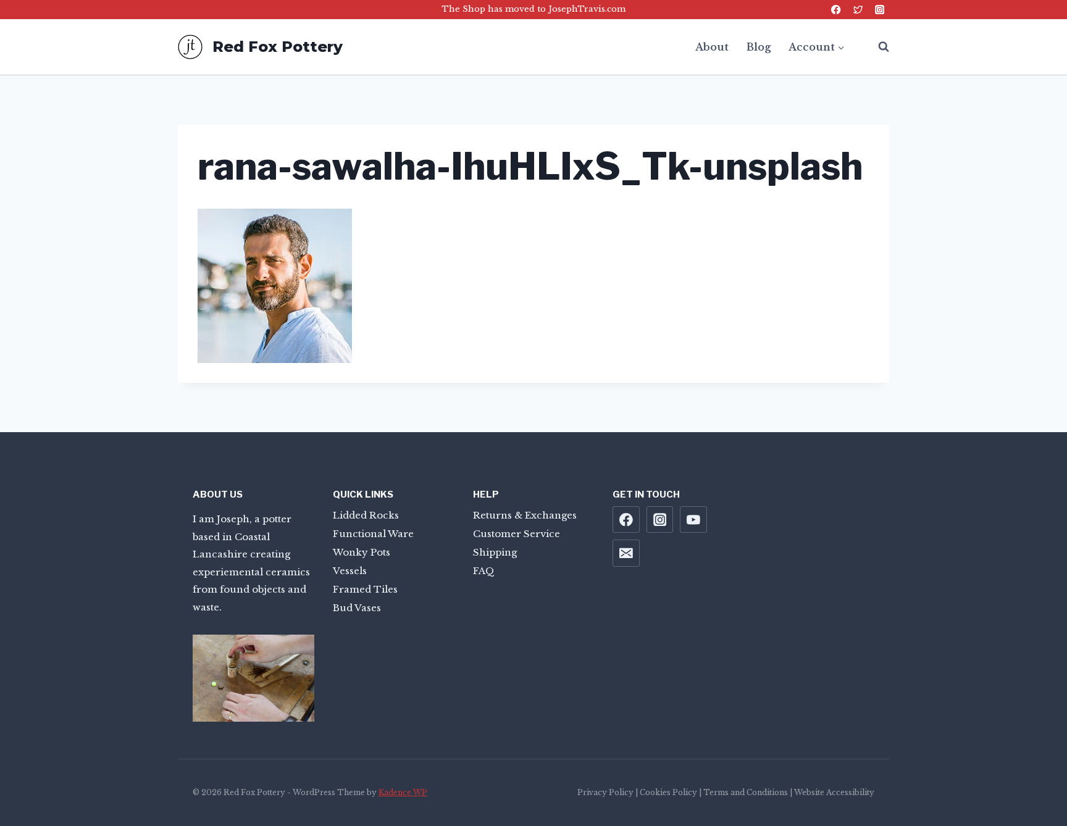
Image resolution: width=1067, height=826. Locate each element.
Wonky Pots (361, 552)
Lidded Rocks (366, 515)
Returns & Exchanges (525, 515)
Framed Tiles (365, 589)
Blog (759, 47)
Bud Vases (357, 608)
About (712, 47)
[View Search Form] (877, 46)
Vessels (350, 571)
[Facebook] (836, 9)
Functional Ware (373, 534)
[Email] (626, 553)
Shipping (495, 552)
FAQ (484, 571)
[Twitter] (858, 9)
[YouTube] (693, 519)
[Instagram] (879, 9)
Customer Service (516, 534)
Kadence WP (403, 792)
